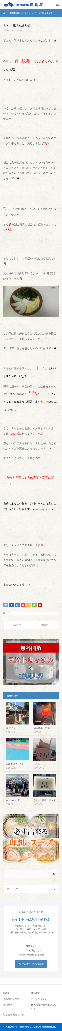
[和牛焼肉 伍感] (44, 713)
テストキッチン (39, 998)
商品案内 (35, 993)
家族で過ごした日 (15, 764)
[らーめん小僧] (17, 785)
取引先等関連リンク (13, 1014)
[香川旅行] (17, 713)
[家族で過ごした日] (17, 749)
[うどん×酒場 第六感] (44, 785)
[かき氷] (44, 749)
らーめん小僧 (13, 800)
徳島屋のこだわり (12, 998)
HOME (6, 993)
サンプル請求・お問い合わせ (31, 964)
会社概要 (8, 1004)
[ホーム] (4, 13)
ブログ (19, 30)
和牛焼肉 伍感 (41, 728)
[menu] (57, 4)
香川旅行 (10, 728)
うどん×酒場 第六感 (44, 800)
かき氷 (36, 764)
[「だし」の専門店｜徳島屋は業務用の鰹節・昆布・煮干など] (23, 4)
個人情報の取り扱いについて (44, 1006)
